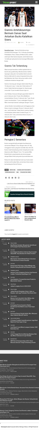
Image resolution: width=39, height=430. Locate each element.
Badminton (14, 339)
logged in (14, 234)
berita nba (12, 169)
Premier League (15, 256)
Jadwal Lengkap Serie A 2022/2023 (21, 286)
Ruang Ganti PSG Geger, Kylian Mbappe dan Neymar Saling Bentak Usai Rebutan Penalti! (23, 266)
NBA (29, 42)
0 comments (31, 44)
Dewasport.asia (5, 426)
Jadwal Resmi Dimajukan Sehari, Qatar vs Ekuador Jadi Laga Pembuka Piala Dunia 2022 (23, 292)
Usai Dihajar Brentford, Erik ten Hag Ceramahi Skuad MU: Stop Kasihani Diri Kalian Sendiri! (24, 252)
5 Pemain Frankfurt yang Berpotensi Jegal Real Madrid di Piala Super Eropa (24, 321)
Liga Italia (13, 284)
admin (22, 42)
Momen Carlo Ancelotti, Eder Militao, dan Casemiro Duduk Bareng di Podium (22, 299)
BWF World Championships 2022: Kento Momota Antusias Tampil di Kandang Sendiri (23, 341)
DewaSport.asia (9, 50)
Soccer (13, 250)
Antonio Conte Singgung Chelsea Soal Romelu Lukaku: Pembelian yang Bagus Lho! (24, 273)
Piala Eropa (14, 296)
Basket (8, 205)
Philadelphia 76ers (25, 172)
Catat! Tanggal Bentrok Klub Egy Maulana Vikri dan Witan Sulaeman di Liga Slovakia (24, 334)
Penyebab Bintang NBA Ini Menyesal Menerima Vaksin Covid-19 (12, 218)
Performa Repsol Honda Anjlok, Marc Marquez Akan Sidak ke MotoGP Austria (24, 314)
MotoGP (13, 311)
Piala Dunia (14, 243)
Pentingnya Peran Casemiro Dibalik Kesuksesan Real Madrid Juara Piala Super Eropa (23, 306)
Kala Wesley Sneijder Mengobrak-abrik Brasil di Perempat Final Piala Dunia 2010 (23, 246)
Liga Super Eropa (15, 318)
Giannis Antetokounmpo (24, 169)
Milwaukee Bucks (10, 172)
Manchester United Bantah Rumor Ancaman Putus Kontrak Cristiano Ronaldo (23, 259)
